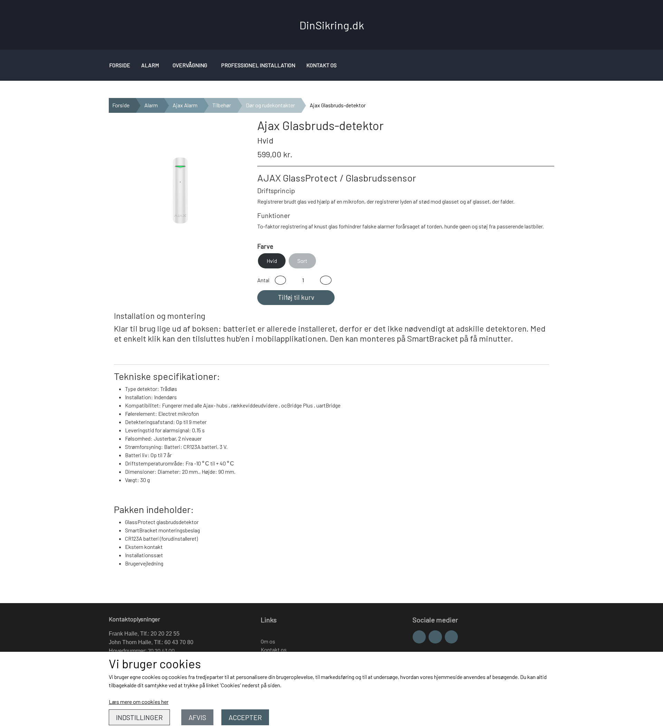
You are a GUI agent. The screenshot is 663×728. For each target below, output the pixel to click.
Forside (119, 65)
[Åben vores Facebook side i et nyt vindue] (419, 636)
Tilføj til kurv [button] (296, 297)
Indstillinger (139, 717)
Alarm (150, 65)
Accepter (245, 717)
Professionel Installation (258, 65)
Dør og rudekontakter (270, 105)
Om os (268, 641)
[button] (280, 280)
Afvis (197, 717)
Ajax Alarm (185, 105)
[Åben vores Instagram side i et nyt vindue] (435, 636)
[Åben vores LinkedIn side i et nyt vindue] (451, 636)
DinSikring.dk (331, 24)
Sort (302, 260)
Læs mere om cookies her (139, 701)
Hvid (272, 260)
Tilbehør (221, 105)
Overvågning (190, 65)
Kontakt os (321, 65)
